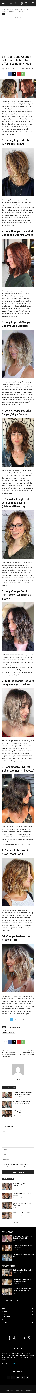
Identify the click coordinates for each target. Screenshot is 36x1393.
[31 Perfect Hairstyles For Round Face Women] (7, 1248)
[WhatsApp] (23, 74)
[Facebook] (10, 74)
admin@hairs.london (15, 1364)
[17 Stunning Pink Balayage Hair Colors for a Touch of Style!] (7, 1238)
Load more (17, 1222)
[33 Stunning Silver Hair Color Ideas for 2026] (7, 1257)
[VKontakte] (27, 1377)
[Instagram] (23, 1377)
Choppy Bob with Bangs (13, 1027)
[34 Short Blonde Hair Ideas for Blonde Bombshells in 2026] (7, 1291)
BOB (14, 9)
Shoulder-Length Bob (8, 1032)
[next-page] (6, 1120)
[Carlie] (3, 69)
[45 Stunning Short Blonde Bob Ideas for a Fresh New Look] (7, 1104)
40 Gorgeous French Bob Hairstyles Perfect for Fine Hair (9, 1055)
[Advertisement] (18, 36)
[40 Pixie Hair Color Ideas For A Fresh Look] (7, 1205)
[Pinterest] (19, 74)
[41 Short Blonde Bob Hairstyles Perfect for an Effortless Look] (7, 1095)
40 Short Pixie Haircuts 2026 (21, 1213)
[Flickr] (18, 1377)
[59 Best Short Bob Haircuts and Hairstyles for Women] (7, 1282)
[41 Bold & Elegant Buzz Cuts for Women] (7, 1186)
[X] (14, 74)
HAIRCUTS (9, 9)
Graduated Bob (22, 1030)
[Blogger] (8, 1377)
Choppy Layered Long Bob (10, 1030)
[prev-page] (3, 1120)
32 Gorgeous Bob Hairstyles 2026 (23, 1270)
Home (3, 9)
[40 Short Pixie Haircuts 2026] (7, 1215)
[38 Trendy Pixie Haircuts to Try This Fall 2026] (7, 1196)
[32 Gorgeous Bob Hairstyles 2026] (7, 1272)
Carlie (7, 68)
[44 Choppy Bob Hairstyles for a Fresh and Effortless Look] (7, 1113)
